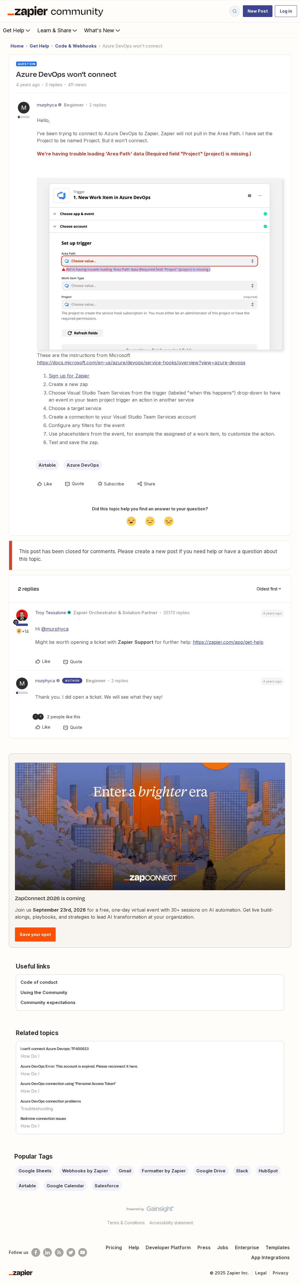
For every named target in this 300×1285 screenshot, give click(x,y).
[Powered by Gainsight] (150, 1210)
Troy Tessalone (50, 612)
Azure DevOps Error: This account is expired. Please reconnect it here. (79, 1066)
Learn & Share (54, 30)
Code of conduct (39, 982)
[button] (257, 11)
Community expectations (48, 1002)
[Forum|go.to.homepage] (57, 11)
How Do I (30, 1056)
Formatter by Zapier (164, 1171)
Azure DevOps (83, 465)
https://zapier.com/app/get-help (228, 642)
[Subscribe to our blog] (59, 1252)
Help (134, 1247)
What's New (99, 30)
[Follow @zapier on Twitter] (71, 1252)
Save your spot (35, 934)
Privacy (280, 1272)
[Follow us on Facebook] (35, 1252)
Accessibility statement (171, 1222)
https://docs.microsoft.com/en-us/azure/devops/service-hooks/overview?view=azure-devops (141, 362)
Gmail (125, 1171)
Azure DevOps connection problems (51, 1101)
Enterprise (247, 1247)
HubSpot (268, 1171)
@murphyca (55, 629)
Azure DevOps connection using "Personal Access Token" (68, 1083)
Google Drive (211, 1171)
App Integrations (270, 1257)
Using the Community (44, 992)
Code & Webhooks (76, 46)
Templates (277, 1247)
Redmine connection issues (43, 1118)
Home (17, 46)
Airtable (47, 465)
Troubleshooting (37, 1108)
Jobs (222, 1247)
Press (204, 1247)
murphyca (47, 105)
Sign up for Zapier (69, 376)
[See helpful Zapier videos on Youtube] (82, 1252)
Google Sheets (35, 1171)
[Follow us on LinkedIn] (47, 1252)
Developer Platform (168, 1247)
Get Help (13, 30)
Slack (242, 1171)
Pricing (114, 1247)
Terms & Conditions (126, 1222)
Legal (261, 1272)
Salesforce (107, 1186)
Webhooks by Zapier (85, 1171)
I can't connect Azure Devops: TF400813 (55, 1048)
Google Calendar (65, 1186)
